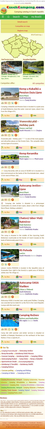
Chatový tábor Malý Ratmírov (31, 220)
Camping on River (23, 373)
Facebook (32, 423)
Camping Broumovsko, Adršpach (11, 380)
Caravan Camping (8, 356)
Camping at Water (8, 373)
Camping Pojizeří (24, 390)
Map (25, 17)
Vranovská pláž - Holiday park (28, 123)
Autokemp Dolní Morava (24, 354)
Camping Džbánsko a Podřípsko (33, 388)
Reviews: (3, 398)
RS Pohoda (25, 250)
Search (16, 17)
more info (28, 3)
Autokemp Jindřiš (26, 364)
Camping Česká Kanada (9, 390)
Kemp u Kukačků (36, 359)
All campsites (38, 83)
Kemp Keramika (28, 153)
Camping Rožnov (29, 315)
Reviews (39, 423)
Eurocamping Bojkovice (26, 362)
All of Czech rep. (36, 35)
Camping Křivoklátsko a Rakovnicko (22, 382)
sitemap (21, 425)
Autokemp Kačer (23, 356)
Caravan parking (7, 371)
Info (3, 425)
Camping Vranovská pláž (9, 351)
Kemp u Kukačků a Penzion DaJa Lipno (30, 91)
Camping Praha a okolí (15, 393)
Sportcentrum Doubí (9, 362)
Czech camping (12, 423)
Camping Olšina (36, 356)
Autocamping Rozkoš (9, 359)
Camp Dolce (23, 359)
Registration (14, 425)
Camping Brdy (14, 385)
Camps (4, 423)
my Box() (36, 17)
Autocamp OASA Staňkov (29, 284)
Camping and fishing (23, 371)
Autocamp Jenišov (26, 351)
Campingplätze (23, 423)
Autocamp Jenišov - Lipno (30, 187)
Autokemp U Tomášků (10, 364)
